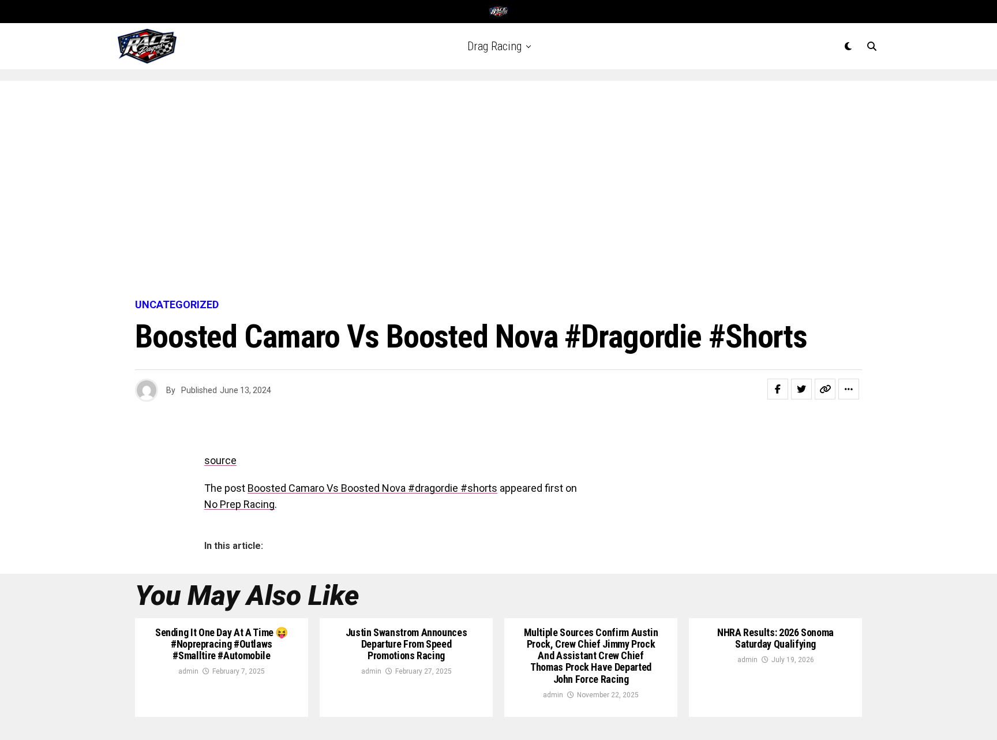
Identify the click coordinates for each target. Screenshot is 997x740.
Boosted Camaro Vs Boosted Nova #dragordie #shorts (372, 488)
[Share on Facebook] (777, 389)
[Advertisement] (498, 190)
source (220, 460)
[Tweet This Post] (801, 389)
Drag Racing (494, 46)
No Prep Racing (239, 504)
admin (188, 671)
